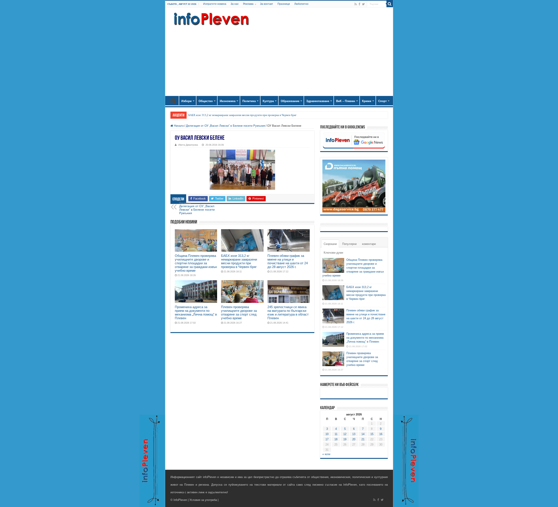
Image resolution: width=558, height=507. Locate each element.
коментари (369, 244)
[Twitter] (363, 4)
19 (344, 439)
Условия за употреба (203, 500)
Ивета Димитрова (188, 144)
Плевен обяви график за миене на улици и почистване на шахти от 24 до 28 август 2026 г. (287, 261)
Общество (206, 101)
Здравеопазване (317, 101)
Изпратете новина (214, 3)
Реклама (248, 3)
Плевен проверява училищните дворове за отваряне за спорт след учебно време (239, 312)
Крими (366, 101)
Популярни (349, 244)
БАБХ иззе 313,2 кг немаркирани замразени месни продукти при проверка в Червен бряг (242, 115)
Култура (268, 101)
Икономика (227, 101)
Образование (290, 101)
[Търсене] (389, 4)
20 (353, 439)
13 (353, 434)
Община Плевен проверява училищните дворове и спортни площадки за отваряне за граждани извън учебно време (196, 263)
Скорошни (330, 244)
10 (326, 434)
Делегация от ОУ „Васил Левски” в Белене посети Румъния (225, 125)
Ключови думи (333, 252)
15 (371, 434)
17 (326, 439)
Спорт (382, 101)
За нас (235, 3)
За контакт (266, 3)
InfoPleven (180, 500)
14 (362, 434)
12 (344, 434)
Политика (249, 101)
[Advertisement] (279, 58)
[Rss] (355, 4)
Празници (283, 3)
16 (380, 434)
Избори (186, 101)
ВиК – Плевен (345, 101)
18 (335, 439)
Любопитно (301, 3)
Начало (173, 100)
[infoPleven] (210, 19)
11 (336, 434)
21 (362, 439)
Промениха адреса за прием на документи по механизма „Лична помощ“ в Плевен (196, 312)
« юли (326, 454)
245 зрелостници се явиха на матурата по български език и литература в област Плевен (288, 312)
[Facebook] (359, 4)
